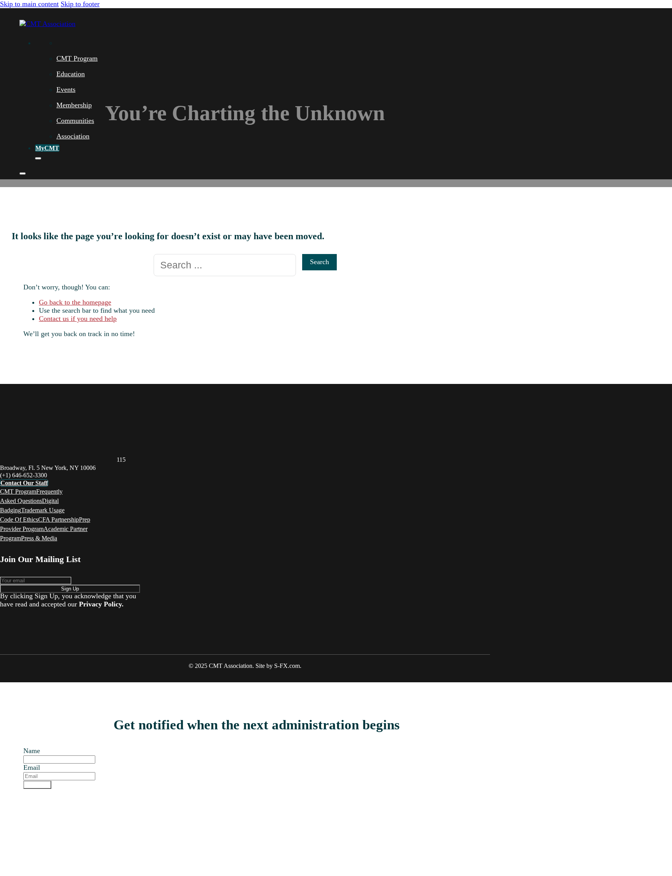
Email (31, 767)
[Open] (22, 173)
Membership (74, 105)
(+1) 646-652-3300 (23, 475)
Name (31, 751)
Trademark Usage (43, 510)
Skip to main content (29, 4)
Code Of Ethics (19, 519)
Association (72, 136)
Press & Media (39, 538)
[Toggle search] (38, 158)
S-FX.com (287, 665)
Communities (75, 120)
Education (70, 74)
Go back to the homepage (75, 302)
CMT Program (77, 58)
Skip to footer (80, 4)
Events (65, 89)
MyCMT (47, 148)
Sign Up (70, 589)
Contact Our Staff (24, 483)
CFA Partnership (58, 519)
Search (319, 262)
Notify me (37, 785)
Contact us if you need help (78, 318)
